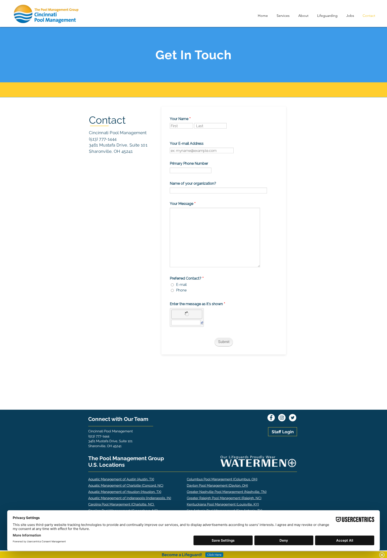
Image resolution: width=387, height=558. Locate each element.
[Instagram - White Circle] (282, 417)
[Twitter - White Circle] (292, 417)
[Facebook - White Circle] (271, 417)
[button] (284, 15)
